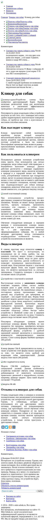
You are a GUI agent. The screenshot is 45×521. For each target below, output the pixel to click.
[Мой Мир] (13, 427)
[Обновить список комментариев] (13, 454)
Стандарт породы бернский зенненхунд (23, 78)
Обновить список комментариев (15, 486)
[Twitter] (6, 427)
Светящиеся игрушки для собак (19, 436)
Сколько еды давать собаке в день (20, 51)
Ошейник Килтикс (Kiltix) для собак (21, 450)
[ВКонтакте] (3, 427)
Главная (4, 17)
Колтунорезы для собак (16, 445)
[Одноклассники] (10, 427)
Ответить (5, 483)
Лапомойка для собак (15, 447)
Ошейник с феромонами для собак (21, 438)
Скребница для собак (15, 441)
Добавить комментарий (11, 488)
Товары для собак (16, 17)
